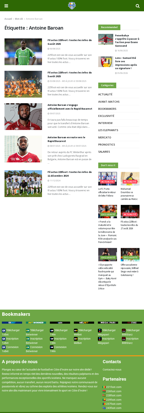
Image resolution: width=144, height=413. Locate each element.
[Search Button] (138, 5)
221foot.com (113, 386)
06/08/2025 (54, 48)
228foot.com (113, 395)
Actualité (105, 94)
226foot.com (113, 391)
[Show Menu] (6, 5)
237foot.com (113, 403)
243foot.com (113, 407)
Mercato (104, 137)
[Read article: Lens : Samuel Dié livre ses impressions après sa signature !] (105, 61)
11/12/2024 (54, 180)
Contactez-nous (112, 369)
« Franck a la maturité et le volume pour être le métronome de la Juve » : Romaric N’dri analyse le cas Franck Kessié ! (107, 232)
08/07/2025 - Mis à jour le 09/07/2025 (67, 146)
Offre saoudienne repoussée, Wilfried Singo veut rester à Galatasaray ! (130, 270)
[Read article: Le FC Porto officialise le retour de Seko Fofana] (107, 178)
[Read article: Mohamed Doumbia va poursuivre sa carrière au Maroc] (130, 178)
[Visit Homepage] (72, 5)
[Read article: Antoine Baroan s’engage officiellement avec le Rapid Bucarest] (23, 116)
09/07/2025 (54, 113)
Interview (105, 123)
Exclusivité (106, 116)
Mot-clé (19, 18)
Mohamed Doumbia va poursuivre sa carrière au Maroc (129, 194)
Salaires (104, 151)
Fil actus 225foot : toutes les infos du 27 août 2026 (129, 225)
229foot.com (113, 399)
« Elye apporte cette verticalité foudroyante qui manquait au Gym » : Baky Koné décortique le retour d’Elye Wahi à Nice (107, 276)
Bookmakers (107, 109)
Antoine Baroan (34, 18)
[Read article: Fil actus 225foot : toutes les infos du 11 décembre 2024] (23, 183)
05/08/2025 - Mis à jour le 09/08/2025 (67, 81)
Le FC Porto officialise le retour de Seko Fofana (107, 192)
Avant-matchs (108, 101)
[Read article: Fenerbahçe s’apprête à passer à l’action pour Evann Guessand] (105, 39)
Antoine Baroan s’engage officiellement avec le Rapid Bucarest (70, 106)
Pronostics (106, 144)
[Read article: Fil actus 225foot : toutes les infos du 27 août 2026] (130, 211)
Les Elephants (108, 130)
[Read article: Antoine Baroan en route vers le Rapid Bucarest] (23, 149)
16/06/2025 (122, 50)
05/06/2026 (122, 73)
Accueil (8, 18)
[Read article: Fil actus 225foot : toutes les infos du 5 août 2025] (23, 84)
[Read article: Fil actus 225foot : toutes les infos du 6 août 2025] (23, 51)
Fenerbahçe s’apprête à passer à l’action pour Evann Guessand (127, 40)
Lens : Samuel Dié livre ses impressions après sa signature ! (126, 63)
